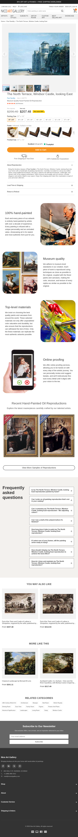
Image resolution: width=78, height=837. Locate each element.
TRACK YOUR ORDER (56, 6)
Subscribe (39, 742)
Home (3, 21)
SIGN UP (68, 6)
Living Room (36, 710)
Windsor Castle (57, 710)
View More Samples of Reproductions (39, 468)
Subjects (24, 16)
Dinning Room (6, 706)
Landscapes (23, 710)
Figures (41, 706)
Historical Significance (8, 710)
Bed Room (46, 703)
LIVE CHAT (23, 6)
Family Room (30, 706)
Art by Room (34, 16)
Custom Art (45, 16)
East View (18, 706)
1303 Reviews (19, 103)
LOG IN (74, 6)
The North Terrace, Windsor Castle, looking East (31, 21)
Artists (4, 16)
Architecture (24, 703)
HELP (14, 6)
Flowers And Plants (54, 706)
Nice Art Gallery (13, 11)
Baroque (35, 703)
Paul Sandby (10, 21)
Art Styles (13, 16)
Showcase (69, 16)
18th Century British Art (9, 703)
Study (46, 710)
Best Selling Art (57, 16)
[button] (4, 54)
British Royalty (58, 703)
